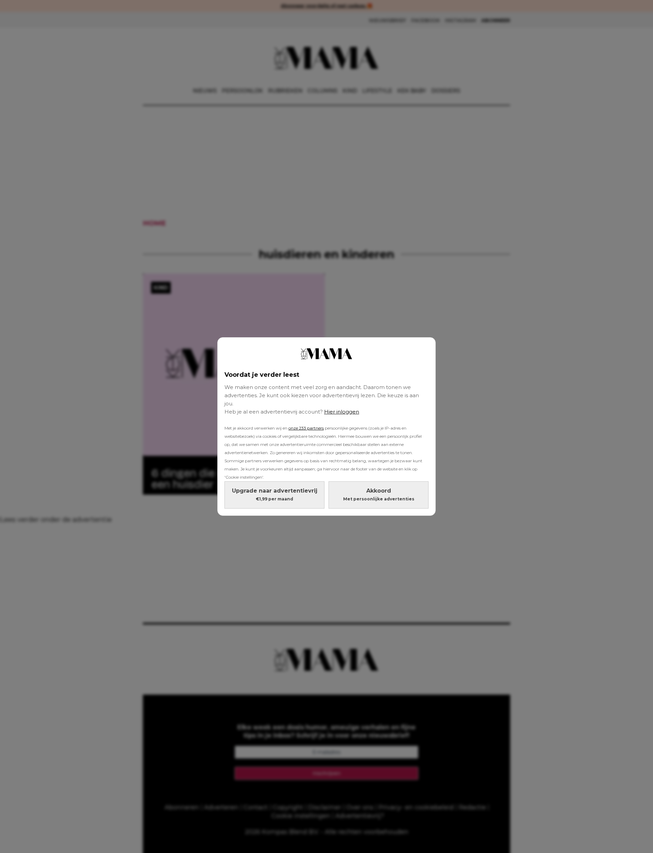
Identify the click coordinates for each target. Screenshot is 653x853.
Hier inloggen (341, 411)
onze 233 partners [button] (306, 428)
